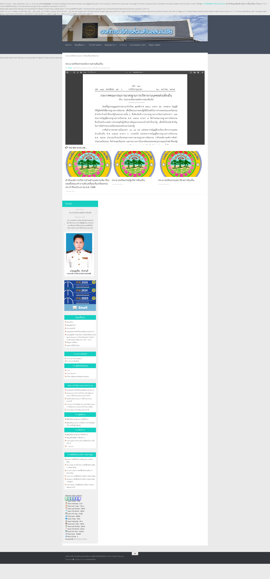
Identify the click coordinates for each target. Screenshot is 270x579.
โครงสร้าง (69, 322)
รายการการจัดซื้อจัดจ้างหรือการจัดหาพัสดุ (80, 476)
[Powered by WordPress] (73, 559)
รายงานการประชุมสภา (74, 359)
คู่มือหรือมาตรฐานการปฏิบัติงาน (77, 419)
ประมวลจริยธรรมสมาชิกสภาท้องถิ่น (176, 180)
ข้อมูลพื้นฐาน (79, 45)
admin (70, 68)
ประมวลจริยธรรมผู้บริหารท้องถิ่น (128, 180)
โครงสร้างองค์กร (95, 45)
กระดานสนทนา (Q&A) (138, 45)
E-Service (123, 45)
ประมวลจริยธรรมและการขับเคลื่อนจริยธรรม (82, 56)
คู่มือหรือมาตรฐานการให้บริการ (77, 435)
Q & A (68, 370)
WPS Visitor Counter (80, 539)
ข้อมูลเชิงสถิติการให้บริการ (75, 438)
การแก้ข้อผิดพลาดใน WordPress (213, 4)
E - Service (69, 446)
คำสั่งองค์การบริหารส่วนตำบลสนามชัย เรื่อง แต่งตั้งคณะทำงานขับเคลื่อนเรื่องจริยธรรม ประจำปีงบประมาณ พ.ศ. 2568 (87, 184)
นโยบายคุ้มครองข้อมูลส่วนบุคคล (77, 377)
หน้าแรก (68, 45)
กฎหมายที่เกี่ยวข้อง (72, 345)
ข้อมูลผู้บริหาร (71, 325)
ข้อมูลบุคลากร (110, 45)
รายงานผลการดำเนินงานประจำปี (77, 410)
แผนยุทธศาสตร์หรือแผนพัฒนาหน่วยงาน (80, 332)
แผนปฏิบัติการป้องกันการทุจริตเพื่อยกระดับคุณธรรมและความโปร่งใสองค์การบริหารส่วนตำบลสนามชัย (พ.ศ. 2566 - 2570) (81, 337)
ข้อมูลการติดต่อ (154, 45)
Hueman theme (91, 559)
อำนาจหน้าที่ (70, 328)
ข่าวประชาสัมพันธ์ (72, 361)
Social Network (71, 373)
